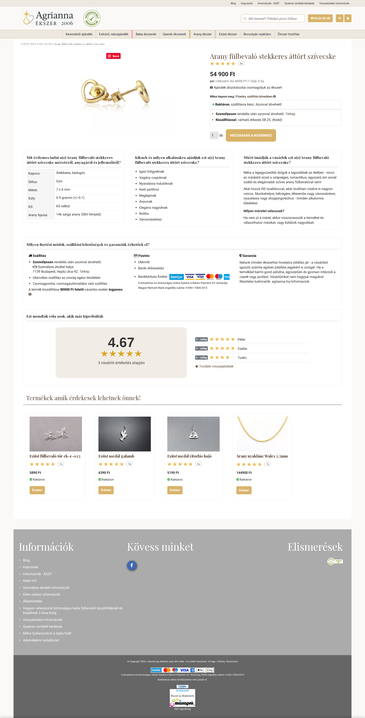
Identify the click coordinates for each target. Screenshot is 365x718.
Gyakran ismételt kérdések (299, 3)
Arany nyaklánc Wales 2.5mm (262, 456)
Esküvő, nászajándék (113, 34)
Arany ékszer (202, 34)
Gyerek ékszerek (174, 34)
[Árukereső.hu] (182, 691)
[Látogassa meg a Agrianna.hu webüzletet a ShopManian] (182, 686)
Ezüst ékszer (228, 34)
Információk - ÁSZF (268, 3)
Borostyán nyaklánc (257, 34)
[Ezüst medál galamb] (124, 434)
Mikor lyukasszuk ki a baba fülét (47, 633)
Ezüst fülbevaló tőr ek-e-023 (55, 456)
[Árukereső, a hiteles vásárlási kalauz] (91, 18)
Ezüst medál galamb (116, 456)
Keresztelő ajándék (79, 34)
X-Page (211, 661)
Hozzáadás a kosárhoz (251, 135)
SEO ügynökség (182, 709)
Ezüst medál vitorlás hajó (189, 456)
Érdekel (37, 490)
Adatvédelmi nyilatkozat (41, 640)
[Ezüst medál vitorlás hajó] (193, 434)
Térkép (290, 114)
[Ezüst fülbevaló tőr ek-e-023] (56, 434)
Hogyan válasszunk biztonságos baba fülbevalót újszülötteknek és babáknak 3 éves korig (73, 610)
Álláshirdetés (32, 601)
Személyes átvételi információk (46, 588)
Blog (233, 3)
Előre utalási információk (41, 594)
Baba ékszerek (146, 34)
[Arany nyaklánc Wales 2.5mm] (262, 434)
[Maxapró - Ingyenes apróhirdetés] (182, 702)
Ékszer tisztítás (289, 34)
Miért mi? (30, 581)
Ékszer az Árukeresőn (182, 696)
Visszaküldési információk (334, 3)
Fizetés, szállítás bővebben (254, 96)
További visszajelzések (215, 366)
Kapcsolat (247, 3)
